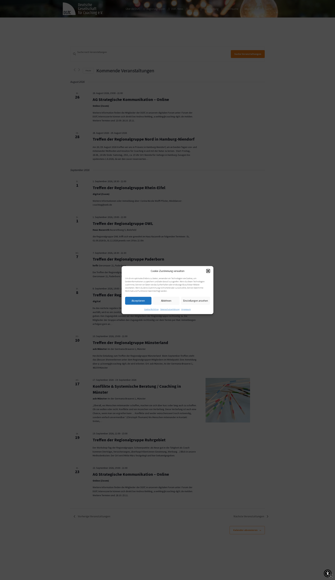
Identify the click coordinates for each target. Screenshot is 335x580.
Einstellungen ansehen (195, 300)
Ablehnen (166, 300)
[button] (208, 271)
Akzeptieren (138, 300)
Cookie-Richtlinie (151, 309)
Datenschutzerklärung (170, 309)
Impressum (186, 309)
